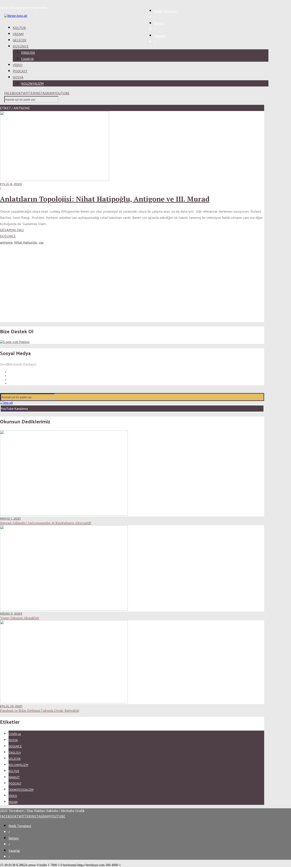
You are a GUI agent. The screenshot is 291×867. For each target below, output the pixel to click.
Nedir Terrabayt (165, 11)
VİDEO (17, 65)
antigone (6, 242)
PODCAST (20, 71)
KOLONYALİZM (32, 83)
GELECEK (19, 40)
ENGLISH (28, 52)
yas (41, 242)
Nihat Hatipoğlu (25, 242)
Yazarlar (160, 35)
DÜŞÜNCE (21, 46)
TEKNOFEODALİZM (21, 789)
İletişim (159, 23)
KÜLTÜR (19, 28)
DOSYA (18, 77)
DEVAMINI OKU (12, 230)
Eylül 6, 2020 (11, 184)
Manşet (14, 777)
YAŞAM (18, 34)
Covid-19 (27, 59)
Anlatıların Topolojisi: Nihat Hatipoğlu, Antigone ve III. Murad (104, 198)
